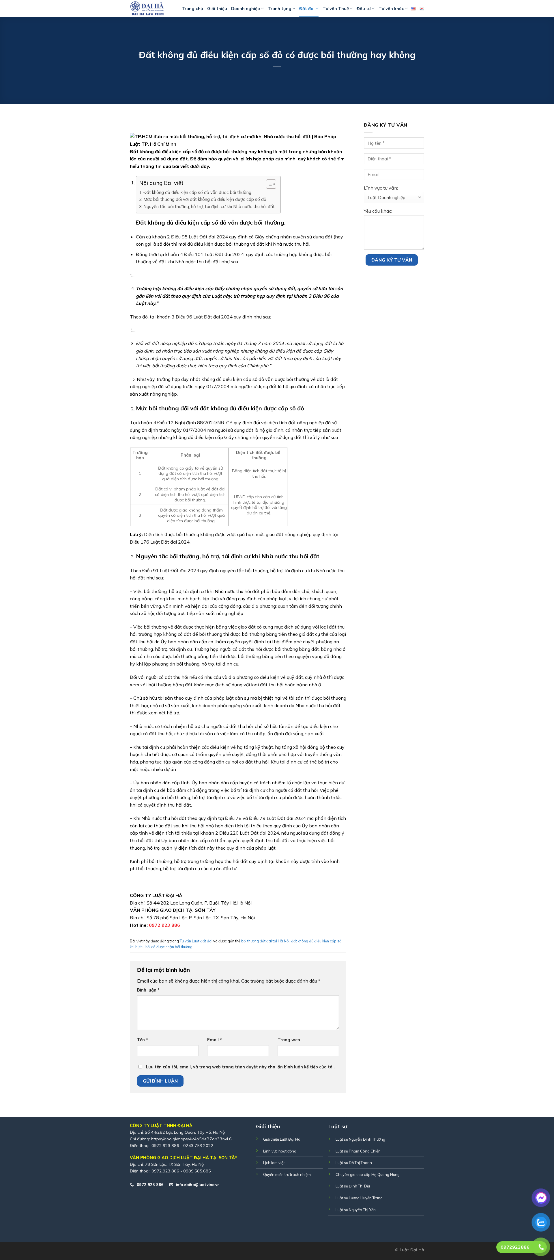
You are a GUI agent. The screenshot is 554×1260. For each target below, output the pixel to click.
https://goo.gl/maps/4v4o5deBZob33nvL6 (191, 1139)
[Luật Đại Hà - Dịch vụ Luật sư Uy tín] (151, 8)
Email (214, 1039)
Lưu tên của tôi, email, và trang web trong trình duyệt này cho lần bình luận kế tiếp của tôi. (240, 1067)
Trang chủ (192, 8)
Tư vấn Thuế (336, 8)
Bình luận (148, 990)
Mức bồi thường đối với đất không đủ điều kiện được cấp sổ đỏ (204, 199)
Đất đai (307, 8)
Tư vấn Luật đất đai (196, 941)
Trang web (289, 1039)
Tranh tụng (279, 8)
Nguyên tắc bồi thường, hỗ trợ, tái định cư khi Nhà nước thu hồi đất (209, 206)
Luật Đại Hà (412, 1249)
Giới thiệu (217, 8)
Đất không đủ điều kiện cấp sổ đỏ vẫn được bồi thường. (197, 192)
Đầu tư (364, 8)
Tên (142, 1039)
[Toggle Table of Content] (268, 184)
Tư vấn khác (391, 8)
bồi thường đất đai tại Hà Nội (265, 941)
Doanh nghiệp (245, 8)
